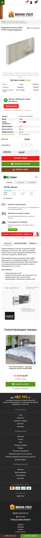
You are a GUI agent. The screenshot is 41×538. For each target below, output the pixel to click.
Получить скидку (20, 158)
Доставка (20, 436)
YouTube (20, 529)
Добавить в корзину (22, 164)
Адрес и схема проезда (20, 519)
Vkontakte (20, 527)
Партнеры (20, 426)
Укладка (20, 448)
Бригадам (20, 478)
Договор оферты (20, 459)
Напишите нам (22, 207)
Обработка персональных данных (20, 454)
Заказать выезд (11, 106)
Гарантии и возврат (20, 421)
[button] (16, 237)
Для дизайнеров (20, 472)
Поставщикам (20, 475)
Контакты (20, 424)
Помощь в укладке (20, 445)
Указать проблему (1, 11)
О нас (20, 415)
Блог (20, 442)
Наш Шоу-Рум (12, 229)
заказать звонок (30, 536)
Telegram (20, 524)
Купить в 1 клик (21, 169)
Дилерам (20, 469)
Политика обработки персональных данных (21, 457)
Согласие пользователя (20, 451)
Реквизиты (20, 418)
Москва (27, 80)
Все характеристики (8, 134)
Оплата (20, 439)
